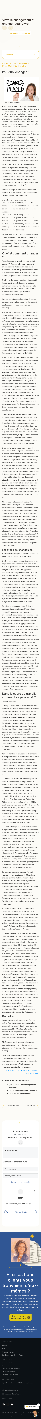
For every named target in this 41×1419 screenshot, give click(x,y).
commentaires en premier (20, 1137)
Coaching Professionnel (10, 1363)
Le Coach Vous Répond (10, 1374)
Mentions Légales (8, 1352)
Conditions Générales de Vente (12, 1355)
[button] (35, 1413)
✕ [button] (38, 1405)
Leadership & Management (20, 33)
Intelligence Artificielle (9, 1372)
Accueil (4, 1345)
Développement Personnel (11, 1369)
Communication (7, 1366)
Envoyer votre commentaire (20, 1182)
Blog (3, 1348)
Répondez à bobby (21, 1212)
